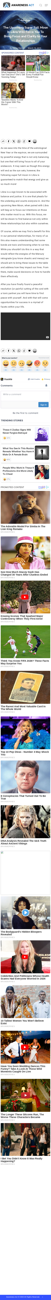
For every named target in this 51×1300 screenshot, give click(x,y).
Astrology (25, 20)
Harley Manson (19, 48)
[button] (46, 5)
